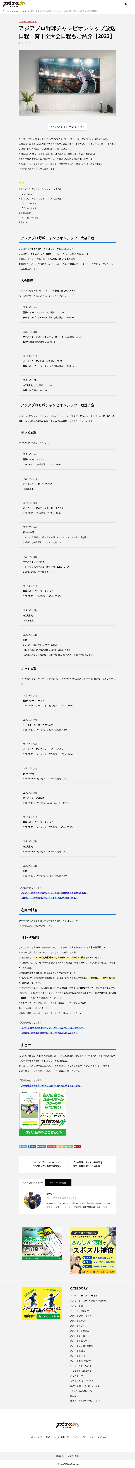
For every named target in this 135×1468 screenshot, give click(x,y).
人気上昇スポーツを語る (81, 1381)
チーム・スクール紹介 (80, 1366)
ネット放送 (31, 208)
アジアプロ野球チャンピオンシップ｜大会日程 (41, 189)
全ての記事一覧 (61, 1437)
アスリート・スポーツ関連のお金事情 (88, 1301)
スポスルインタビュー (80, 1331)
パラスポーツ (76, 1376)
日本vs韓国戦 (32, 218)
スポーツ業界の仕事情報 (81, 1346)
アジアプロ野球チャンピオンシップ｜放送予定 (41, 199)
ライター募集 (73, 1456)
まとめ (25, 222)
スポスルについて (78, 1321)
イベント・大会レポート (81, 1311)
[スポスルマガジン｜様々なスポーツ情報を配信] (14, 4)
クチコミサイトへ (97, 1437)
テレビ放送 (31, 203)
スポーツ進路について (80, 1361)
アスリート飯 (76, 1306)
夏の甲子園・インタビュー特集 (85, 1386)
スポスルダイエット (79, 1336)
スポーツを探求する (79, 1341)
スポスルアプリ (77, 1326)
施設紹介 (74, 1396)
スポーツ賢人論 (77, 1356)
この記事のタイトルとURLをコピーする (67, 127)
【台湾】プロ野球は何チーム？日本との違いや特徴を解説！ (49, 898)
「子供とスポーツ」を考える (84, 1296)
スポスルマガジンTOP (39, 1437)
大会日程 (31, 194)
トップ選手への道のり (80, 1371)
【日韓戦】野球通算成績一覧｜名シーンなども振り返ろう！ (49, 1033)
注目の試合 (27, 213)
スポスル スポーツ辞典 (81, 1316)
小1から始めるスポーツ (81, 1391)
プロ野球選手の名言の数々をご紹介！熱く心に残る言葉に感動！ (51, 1085)
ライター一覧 (79, 1437)
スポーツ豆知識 (77, 1351)
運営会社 (60, 1456)
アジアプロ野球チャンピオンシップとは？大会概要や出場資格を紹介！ (54, 893)
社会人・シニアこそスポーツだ (85, 1401)
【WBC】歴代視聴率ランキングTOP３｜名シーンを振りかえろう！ (53, 1028)
